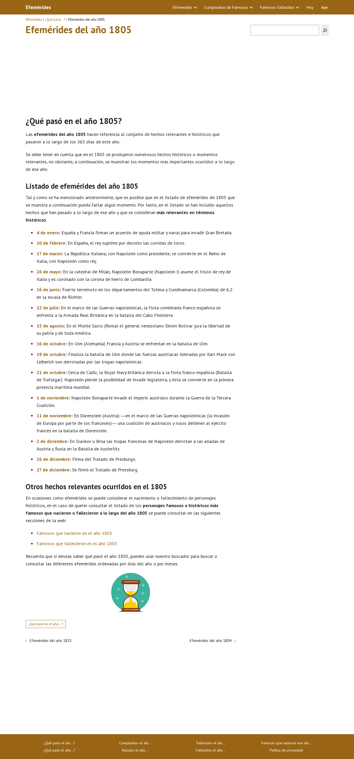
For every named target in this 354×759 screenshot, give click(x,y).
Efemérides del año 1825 (51, 640)
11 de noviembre (54, 416)
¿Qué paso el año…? (59, 750)
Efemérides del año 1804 (210, 640)
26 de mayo (48, 272)
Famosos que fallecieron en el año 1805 (77, 543)
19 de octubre (51, 354)
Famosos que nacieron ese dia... (286, 743)
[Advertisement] (131, 73)
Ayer (324, 7)
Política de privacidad (286, 750)
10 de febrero (51, 243)
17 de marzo (49, 254)
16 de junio (48, 290)
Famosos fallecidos (277, 7)
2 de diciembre (52, 441)
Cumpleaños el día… (135, 743)
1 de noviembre (53, 398)
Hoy (309, 7)
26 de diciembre (53, 459)
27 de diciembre (53, 470)
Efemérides (38, 7)
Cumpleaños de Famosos (226, 7)
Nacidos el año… (135, 750)
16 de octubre (51, 344)
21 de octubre (51, 372)
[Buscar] (325, 30)
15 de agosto (50, 326)
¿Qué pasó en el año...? (46, 624)
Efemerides (182, 7)
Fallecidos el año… (210, 750)
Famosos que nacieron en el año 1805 (74, 533)
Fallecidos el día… (210, 743)
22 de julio (47, 308)
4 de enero (48, 233)
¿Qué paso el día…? (59, 743)
